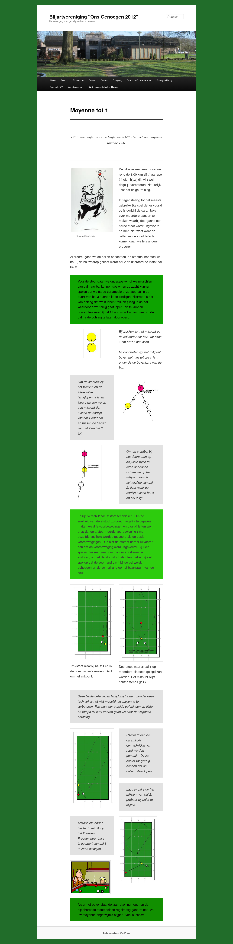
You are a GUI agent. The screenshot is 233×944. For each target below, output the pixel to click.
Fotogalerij (117, 80)
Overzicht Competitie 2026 (139, 80)
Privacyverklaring (164, 80)
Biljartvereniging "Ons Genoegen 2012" (93, 16)
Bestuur (64, 80)
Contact (92, 80)
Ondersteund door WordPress (116, 932)
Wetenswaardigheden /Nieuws (103, 87)
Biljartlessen (78, 80)
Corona (104, 80)
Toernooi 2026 (56, 87)
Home (52, 80)
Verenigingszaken (76, 87)
